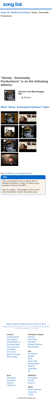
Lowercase (11, 385)
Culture (31, 394)
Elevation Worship (35, 344)
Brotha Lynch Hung (20, 12)
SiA (29, 371)
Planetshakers (33, 347)
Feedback (23, 324)
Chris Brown (33, 378)
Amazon (27, 97)
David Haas (32, 339)
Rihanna (31, 366)
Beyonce (31, 383)
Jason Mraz (32, 368)
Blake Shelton (12, 357)
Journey (10, 383)
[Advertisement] (26, 48)
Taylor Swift (32, 361)
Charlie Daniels (13, 337)
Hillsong (31, 337)
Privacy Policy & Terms (37, 324)
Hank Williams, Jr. (14, 342)
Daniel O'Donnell (34, 389)
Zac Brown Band (13, 344)
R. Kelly (31, 380)
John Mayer (11, 378)
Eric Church (11, 352)
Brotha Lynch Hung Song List (20, 173)
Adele (30, 359)
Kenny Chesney (13, 347)
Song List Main (12, 324)
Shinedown (11, 380)
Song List (5, 12)
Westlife (31, 356)
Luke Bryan (11, 349)
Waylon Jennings (13, 354)
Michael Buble (33, 364)
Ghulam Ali (32, 392)
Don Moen (32, 342)
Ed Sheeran (32, 354)
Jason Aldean (12, 339)
